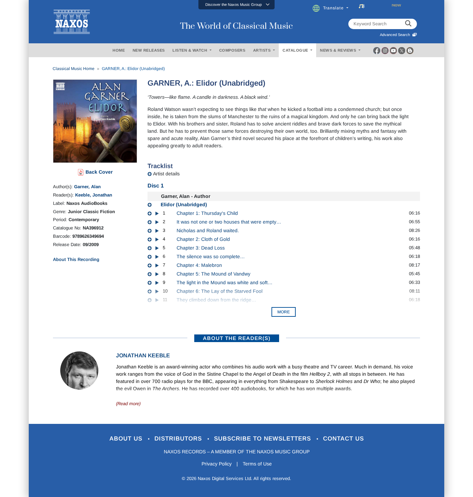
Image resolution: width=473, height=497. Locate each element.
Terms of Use (257, 464)
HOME (119, 50)
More (283, 311)
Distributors (179, 438)
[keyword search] (408, 24)
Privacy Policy (217, 464)
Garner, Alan (87, 186)
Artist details (166, 173)
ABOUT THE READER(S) (236, 338)
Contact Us (343, 438)
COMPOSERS (232, 50)
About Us (126, 438)
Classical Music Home (74, 68)
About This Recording (76, 259)
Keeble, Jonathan (93, 195)
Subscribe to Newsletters (263, 438)
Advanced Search (396, 35)
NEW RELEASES (149, 50)
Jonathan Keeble (143, 355)
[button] (236, 4)
